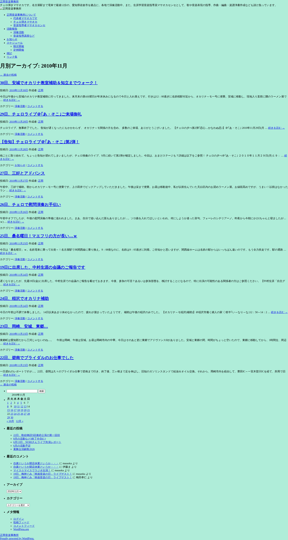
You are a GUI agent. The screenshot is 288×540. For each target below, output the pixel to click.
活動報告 (12, 28)
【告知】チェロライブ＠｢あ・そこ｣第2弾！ (40, 142)
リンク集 (12, 56)
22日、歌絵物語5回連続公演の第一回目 (36, 435)
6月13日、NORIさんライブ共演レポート (37, 442)
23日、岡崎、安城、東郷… (24, 326)
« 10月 (10, 421)
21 (28, 410)
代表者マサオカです (25, 18)
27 (25, 413)
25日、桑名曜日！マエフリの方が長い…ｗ (38, 236)
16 (11, 410)
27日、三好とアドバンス (22, 173)
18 (18, 410)
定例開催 (18, 49)
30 (11, 417)
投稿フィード (21, 522)
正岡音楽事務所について (21, 14)
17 (15, 410)
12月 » (19, 421)
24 (15, 413)
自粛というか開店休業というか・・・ (36, 463)
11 (18, 406)
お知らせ (12, 39)
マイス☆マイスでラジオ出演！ (32, 470)
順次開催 (18, 46)
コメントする (35, 106)
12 (21, 406)
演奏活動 (18, 32)
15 (8, 410)
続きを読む (11, 100)
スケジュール (15, 42)
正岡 (40, 90)
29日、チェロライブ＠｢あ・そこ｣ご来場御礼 (41, 114)
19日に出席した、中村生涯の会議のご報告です (42, 267)
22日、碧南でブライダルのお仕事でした (37, 357)
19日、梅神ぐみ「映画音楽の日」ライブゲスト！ (42, 473)
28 (28, 413)
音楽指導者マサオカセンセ (29, 25)
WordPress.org (21, 529)
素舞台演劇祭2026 (24, 449)
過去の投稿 (8, 74)
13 (25, 406)
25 (18, 413)
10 (15, 406)
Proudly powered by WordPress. (17, 538)
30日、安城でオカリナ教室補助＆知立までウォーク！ (49, 83)
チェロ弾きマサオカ (25, 21)
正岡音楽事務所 (9, 1)
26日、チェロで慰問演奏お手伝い (30, 204)
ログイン (18, 518)
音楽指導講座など (24, 35)
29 (8, 417)
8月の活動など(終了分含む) (29, 438)
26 (21, 413)
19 (21, 410)
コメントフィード (24, 525)
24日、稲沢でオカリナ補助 (24, 298)
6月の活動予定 (22, 445)
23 (11, 413)
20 (25, 410)
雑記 (9, 53)
